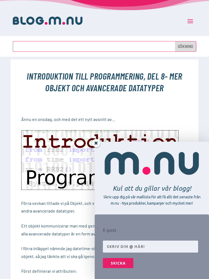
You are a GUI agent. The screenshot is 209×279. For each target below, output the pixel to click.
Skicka (118, 263)
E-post (109, 230)
